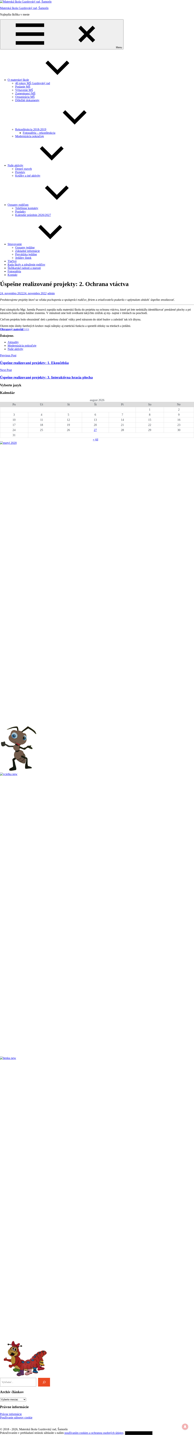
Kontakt (12, 274)
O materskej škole (18, 79)
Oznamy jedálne (25, 247)
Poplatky (20, 211)
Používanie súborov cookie (16, 1417)
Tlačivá (12, 261)
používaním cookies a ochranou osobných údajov (93, 1432)
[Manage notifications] (185, 1427)
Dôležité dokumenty (27, 100)
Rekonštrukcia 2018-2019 (30, 129)
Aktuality (13, 342)
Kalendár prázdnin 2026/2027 (33, 215)
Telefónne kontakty (26, 208)
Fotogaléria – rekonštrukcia (39, 132)
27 (95, 430)
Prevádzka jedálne (26, 254)
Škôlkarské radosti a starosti (24, 268)
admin (51, 293)
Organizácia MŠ (25, 96)
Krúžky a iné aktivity (27, 175)
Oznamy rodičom (18, 204)
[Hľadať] (44, 1382)
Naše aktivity (15, 165)
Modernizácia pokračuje (29, 136)
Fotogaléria (14, 271)
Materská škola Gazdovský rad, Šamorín (24, 8)
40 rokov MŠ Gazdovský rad (32, 83)
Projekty (20, 172)
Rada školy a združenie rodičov (26, 264)
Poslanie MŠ (22, 86)
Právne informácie (11, 1414)
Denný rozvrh (23, 168)
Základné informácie (27, 251)
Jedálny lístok (23, 257)
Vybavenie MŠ (24, 90)
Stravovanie (15, 244)
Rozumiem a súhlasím (138, 1433)
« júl (95, 439)
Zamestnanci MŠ (25, 93)
